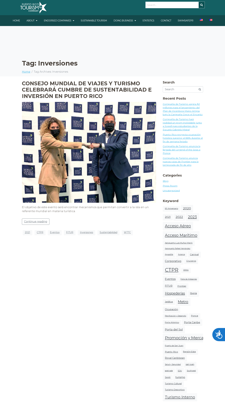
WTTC (127, 232)
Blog (165, 180)
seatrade (169, 370)
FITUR (69, 232)
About (30, 20)
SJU (180, 370)
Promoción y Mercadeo (188, 337)
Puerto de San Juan (174, 345)
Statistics (148, 20)
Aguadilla (169, 254)
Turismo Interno (180, 397)
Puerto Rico (171, 351)
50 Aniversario (171, 208)
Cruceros (191, 261)
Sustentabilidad (108, 232)
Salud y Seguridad (173, 364)
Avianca (181, 254)
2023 (192, 217)
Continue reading (35, 221)
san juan (190, 364)
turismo (180, 377)
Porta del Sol (174, 329)
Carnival (194, 254)
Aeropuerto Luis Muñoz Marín (179, 243)
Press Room (170, 185)
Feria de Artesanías (189, 279)
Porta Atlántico (172, 322)
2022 (179, 217)
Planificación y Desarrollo (175, 316)
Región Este (189, 351)
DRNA (186, 270)
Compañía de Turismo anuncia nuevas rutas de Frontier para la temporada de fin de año (180, 161)
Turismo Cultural (173, 383)
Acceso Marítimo (181, 235)
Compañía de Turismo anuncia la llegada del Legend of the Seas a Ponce (181, 150)
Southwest (191, 371)
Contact (166, 20)
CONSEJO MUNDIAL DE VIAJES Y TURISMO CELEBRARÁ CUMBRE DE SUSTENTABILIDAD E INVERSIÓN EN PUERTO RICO (87, 89)
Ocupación (171, 309)
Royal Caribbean (175, 357)
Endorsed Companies (57, 20)
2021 (27, 232)
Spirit (167, 377)
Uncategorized (171, 190)
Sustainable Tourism (94, 20)
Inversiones (86, 232)
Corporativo (173, 261)
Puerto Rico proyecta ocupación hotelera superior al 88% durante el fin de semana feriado (183, 138)
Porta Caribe (192, 322)
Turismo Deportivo (175, 389)
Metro (183, 302)
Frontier (181, 286)
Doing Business (123, 20)
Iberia (193, 293)
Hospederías (175, 293)
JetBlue (169, 302)
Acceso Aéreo (178, 225)
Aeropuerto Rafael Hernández (177, 248)
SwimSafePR (185, 20)
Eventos (54, 232)
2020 (187, 208)
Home (16, 20)
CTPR (40, 232)
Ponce (194, 315)
